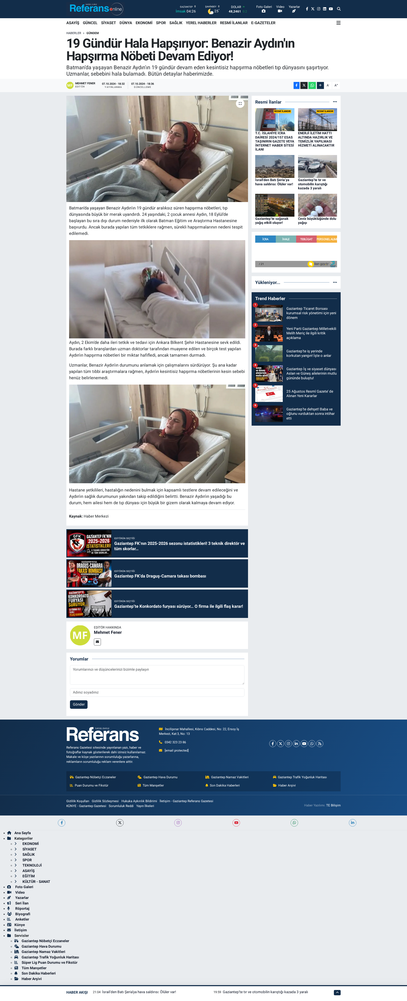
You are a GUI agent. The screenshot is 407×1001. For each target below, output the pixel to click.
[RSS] (319, 743)
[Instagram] (288, 743)
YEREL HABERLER (201, 23)
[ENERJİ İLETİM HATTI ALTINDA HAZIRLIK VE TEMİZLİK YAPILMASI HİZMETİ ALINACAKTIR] (317, 119)
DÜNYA (126, 23)
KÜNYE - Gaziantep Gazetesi (86, 806)
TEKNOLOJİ (32, 865)
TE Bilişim (333, 805)
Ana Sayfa (22, 833)
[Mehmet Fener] (80, 635)
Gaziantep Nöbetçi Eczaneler (95, 777)
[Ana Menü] (338, 23)
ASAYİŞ (72, 23)
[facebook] (61, 823)
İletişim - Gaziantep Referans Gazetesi (186, 801)
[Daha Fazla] (320, 85)
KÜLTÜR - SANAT (36, 881)
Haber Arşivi (287, 785)
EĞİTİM (28, 876)
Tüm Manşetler (153, 785)
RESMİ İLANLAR (234, 23)
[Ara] (339, 9)
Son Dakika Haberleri (225, 785)
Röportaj (21, 908)
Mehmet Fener (108, 632)
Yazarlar (21, 898)
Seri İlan (21, 903)
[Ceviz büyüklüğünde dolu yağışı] (317, 205)
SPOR (161, 23)
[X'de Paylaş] (304, 85)
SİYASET (108, 23)
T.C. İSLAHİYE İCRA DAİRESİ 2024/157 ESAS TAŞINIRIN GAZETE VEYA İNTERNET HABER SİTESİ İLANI (274, 141)
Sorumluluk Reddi (121, 806)
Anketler (21, 919)
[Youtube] (304, 743)
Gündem (92, 33)
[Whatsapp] (311, 743)
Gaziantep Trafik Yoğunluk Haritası (302, 777)
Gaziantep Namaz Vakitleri (230, 777)
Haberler (73, 33)
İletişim (20, 930)
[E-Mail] (97, 641)
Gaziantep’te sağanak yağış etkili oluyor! (272, 221)
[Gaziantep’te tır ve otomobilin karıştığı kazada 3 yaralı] (317, 166)
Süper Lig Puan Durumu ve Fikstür (49, 962)
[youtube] (236, 823)
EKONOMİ (144, 23)
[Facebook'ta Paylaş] (297, 85)
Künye (19, 925)
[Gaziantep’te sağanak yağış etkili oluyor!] (274, 205)
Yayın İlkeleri (145, 806)
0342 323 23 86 (175, 742)
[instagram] (178, 823)
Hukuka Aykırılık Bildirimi (139, 801)
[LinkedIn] (296, 743)
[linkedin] (352, 823)
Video (19, 892)
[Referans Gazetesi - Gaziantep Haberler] (95, 9)
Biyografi (22, 914)
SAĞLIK (175, 23)
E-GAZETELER (263, 23)
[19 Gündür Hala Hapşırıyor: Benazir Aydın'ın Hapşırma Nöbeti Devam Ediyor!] (157, 149)
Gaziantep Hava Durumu (160, 777)
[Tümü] (335, 102)
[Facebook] (272, 743)
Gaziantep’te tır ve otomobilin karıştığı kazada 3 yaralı (312, 184)
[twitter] (120, 823)
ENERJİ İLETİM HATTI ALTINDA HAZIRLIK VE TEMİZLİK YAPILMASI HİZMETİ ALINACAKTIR (316, 139)
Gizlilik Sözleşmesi (105, 801)
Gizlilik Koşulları (77, 801)
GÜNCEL (90, 23)
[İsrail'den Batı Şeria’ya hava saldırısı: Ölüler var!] (274, 166)
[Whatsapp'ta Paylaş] (312, 85)
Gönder (79, 704)
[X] (280, 743)
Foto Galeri (23, 887)
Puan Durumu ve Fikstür (91, 785)
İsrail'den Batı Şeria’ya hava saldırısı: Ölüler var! (274, 182)
